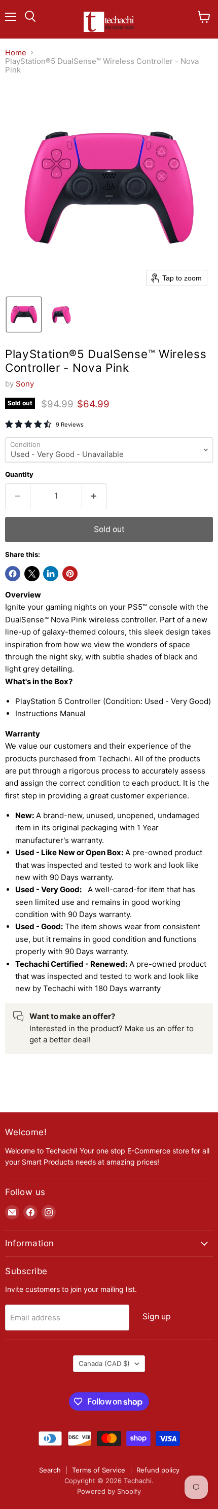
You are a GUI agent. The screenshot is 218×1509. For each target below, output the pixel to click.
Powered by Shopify (109, 1491)
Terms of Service (98, 1470)
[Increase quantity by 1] (94, 496)
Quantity (19, 474)
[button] (24, 314)
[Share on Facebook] (12, 573)
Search (50, 1470)
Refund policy (157, 1470)
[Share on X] (32, 573)
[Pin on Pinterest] (70, 573)
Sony (25, 384)
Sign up (156, 1316)
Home (15, 52)
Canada (104, 1363)
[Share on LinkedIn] (50, 573)
